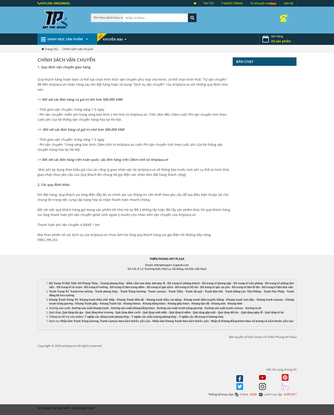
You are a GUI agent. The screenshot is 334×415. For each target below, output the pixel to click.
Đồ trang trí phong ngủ (216, 283)
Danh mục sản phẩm (65, 39)
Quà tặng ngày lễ (252, 312)
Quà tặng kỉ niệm (180, 312)
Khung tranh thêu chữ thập (97, 299)
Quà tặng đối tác (228, 312)
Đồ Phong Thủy (88, 283)
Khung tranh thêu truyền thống (204, 299)
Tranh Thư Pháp (274, 291)
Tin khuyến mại (260, 3)
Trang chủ (51, 49)
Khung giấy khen (178, 303)
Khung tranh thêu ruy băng (164, 299)
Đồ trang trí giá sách (160, 287)
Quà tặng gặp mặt (204, 312)
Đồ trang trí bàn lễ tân (246, 287)
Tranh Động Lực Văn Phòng (243, 291)
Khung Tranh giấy (86, 303)
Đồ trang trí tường (96, 287)
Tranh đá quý (193, 291)
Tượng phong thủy (112, 283)
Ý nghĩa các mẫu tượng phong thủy (154, 316)
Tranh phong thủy (106, 291)
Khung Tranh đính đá (130, 299)
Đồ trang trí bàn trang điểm (127, 287)
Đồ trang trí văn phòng (248, 283)
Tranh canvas (157, 291)
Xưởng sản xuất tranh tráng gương (179, 308)
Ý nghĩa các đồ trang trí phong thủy (201, 316)
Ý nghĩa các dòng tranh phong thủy (107, 316)
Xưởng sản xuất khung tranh (90, 308)
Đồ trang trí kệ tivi (186, 287)
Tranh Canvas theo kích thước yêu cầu (125, 321)
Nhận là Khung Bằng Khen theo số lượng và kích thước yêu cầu (252, 321)
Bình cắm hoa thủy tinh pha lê (146, 283)
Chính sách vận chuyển (77, 49)
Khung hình (235, 303)
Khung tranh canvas (270, 299)
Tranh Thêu (175, 291)
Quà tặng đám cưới (127, 312)
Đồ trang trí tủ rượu (69, 287)
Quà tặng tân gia (72, 312)
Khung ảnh (218, 303)
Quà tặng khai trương (99, 312)
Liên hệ (288, 3)
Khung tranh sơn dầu (240, 299)
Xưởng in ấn (253, 308)
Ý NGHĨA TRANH (232, 3)
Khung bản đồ (200, 303)
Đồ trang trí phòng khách (183, 283)
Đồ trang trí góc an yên (215, 287)
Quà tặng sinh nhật (155, 312)
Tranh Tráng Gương (133, 291)
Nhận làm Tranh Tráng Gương (79, 321)
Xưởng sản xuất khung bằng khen (133, 308)
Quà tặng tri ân (274, 312)
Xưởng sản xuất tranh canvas (223, 308)
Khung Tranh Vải (110, 303)
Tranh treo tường (81, 291)
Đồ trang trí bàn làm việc (278, 287)
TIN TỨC (208, 3)
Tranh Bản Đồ (213, 291)
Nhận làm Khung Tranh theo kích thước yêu (180, 321)
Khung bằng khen (154, 303)
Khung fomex (132, 303)
